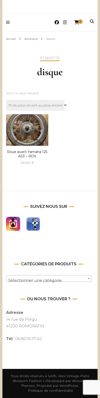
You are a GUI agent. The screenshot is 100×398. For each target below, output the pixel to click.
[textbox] (48, 280)
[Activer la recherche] (92, 21)
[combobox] (48, 278)
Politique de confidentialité (50, 390)
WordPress (68, 385)
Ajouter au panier (27, 129)
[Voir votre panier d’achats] (76, 22)
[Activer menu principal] (9, 22)
